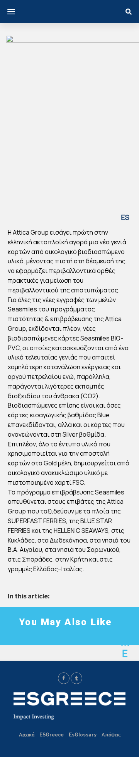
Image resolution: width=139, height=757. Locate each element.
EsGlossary (83, 735)
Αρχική (26, 735)
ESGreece (51, 735)
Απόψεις (111, 735)
